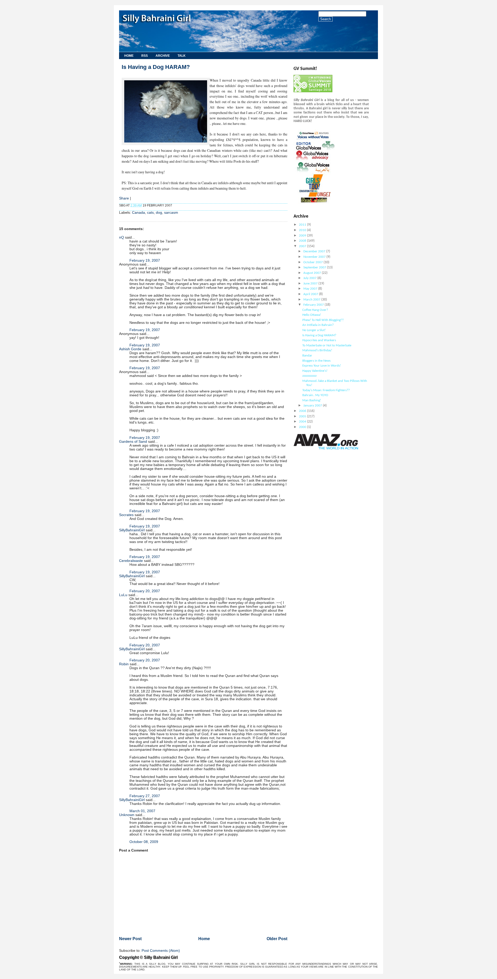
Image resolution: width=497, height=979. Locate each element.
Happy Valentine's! (314, 371)
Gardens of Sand (133, 442)
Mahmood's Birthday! (317, 350)
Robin (124, 664)
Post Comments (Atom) (161, 951)
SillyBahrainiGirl (132, 530)
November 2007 (314, 257)
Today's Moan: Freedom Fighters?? (326, 390)
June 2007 (310, 283)
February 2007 (314, 304)
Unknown (126, 815)
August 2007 (312, 273)
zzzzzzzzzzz (309, 375)
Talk (182, 56)
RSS (144, 56)
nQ (121, 237)
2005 (303, 416)
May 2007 (310, 288)
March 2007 (312, 299)
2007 (303, 246)
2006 (303, 411)
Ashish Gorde (130, 349)
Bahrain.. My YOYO (315, 395)
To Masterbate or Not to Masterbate (326, 345)
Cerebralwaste (131, 561)
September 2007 (315, 267)
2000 (303, 427)
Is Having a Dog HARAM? (156, 67)
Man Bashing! (311, 400)
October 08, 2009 (143, 842)
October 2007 (313, 262)
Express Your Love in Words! (321, 365)
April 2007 (311, 294)
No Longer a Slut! (314, 330)
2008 (303, 240)
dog (159, 213)
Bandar (307, 355)
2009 (303, 235)
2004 (303, 421)
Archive (163, 56)
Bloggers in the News (316, 360)
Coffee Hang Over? (315, 310)
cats (150, 213)
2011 (303, 224)
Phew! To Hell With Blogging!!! (323, 320)
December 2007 (314, 251)
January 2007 (313, 405)
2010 (303, 230)
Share (124, 198)
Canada (138, 213)
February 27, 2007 (144, 796)
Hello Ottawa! (311, 315)
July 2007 (310, 278)
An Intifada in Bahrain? (318, 325)
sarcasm (171, 213)
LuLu (123, 595)
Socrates (126, 515)
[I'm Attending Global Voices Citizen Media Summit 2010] (313, 91)
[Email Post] (173, 205)
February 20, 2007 (144, 591)
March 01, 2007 (142, 811)
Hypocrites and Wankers (319, 340)
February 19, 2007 (144, 260)
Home (129, 56)
